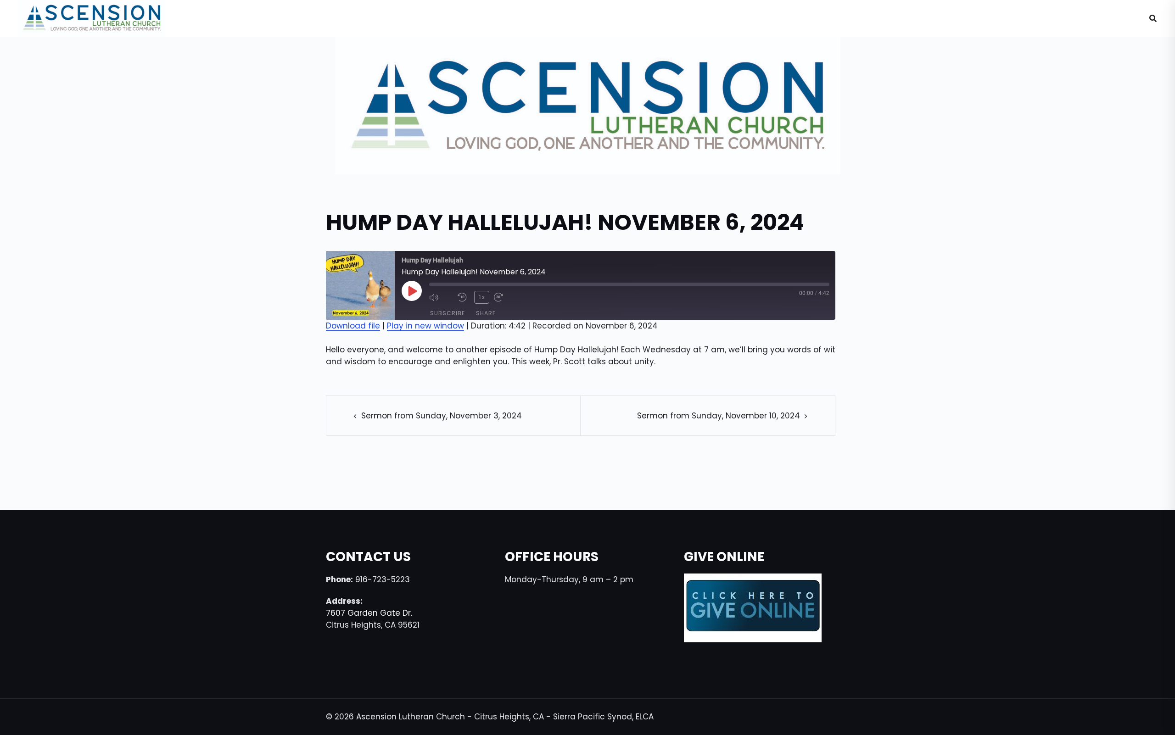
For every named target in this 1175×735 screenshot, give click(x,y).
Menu (1111, 18)
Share (486, 313)
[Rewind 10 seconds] (464, 297)
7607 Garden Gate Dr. (369, 612)
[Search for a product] (1153, 18)
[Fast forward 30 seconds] (506, 297)
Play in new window (425, 325)
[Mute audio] (441, 297)
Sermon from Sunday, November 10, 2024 (718, 415)
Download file (353, 325)
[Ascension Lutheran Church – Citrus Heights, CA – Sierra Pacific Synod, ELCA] (91, 17)
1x (481, 297)
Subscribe (447, 313)
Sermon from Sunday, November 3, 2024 (441, 415)
